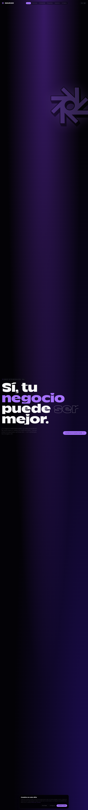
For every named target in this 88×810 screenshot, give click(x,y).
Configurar (52, 805)
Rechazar (44, 805)
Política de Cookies (36, 802)
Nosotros (57, 3)
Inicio (28, 3)
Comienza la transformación (73, 433)
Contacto (64, 3)
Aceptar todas (62, 805)
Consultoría (42, 3)
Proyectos (50, 3)
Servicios (34, 3)
